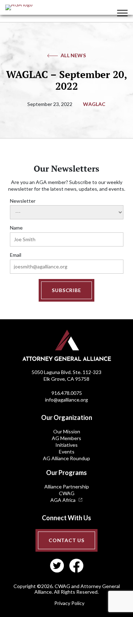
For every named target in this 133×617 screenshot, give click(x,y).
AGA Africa (63, 500)
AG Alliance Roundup (66, 458)
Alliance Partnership (66, 486)
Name (16, 228)
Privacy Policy (69, 603)
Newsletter (22, 201)
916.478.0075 (66, 393)
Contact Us (66, 540)
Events (66, 452)
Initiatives (66, 445)
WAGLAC (94, 104)
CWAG (66, 493)
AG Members (66, 438)
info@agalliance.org (66, 400)
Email (15, 255)
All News (73, 55)
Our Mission (66, 431)
